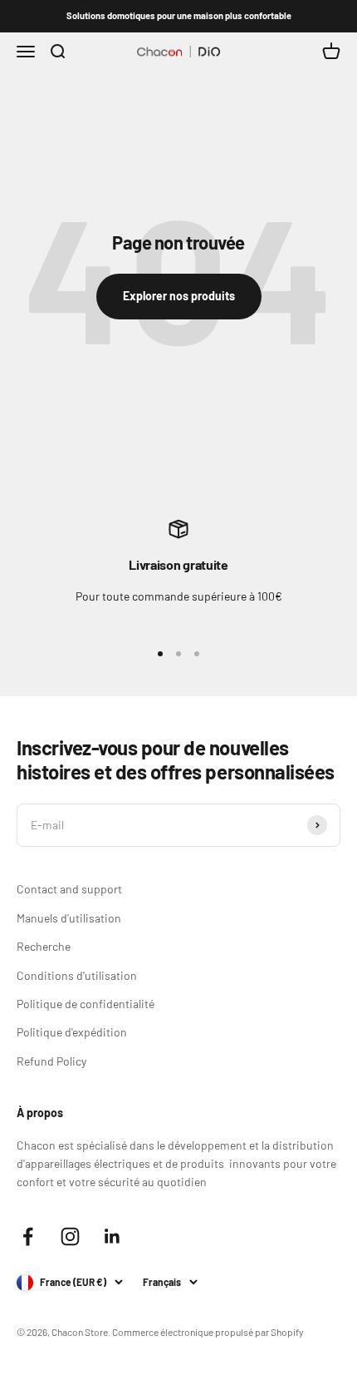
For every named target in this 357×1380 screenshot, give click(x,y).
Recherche (44, 946)
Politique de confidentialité (85, 1004)
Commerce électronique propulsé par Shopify (208, 1332)
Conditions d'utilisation (77, 975)
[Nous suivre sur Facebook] (28, 1236)
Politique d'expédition (72, 1032)
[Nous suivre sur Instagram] (70, 1236)
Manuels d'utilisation (69, 918)
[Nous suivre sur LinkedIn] (112, 1236)
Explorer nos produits (179, 296)
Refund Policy (51, 1061)
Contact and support (69, 889)
